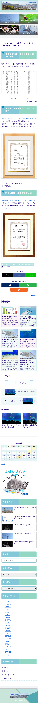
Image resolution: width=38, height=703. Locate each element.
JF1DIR (7, 612)
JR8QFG (8, 655)
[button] (33, 420)
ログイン (5, 667)
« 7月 (3, 464)
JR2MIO (8, 644)
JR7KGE (8, 652)
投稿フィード (6, 671)
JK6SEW (8, 628)
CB (4, 267)
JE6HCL (8, 609)
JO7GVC (8, 636)
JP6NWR (8, 639)
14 (29, 453)
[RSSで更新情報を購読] (19, 290)
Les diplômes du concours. (10, 264)
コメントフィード (8, 675)
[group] (12, 421)
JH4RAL (8, 620)
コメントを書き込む (19, 383)
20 (24, 455)
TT (9, 267)
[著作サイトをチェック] (10, 285)
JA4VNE (8, 607)
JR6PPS (8, 649)
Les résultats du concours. (26, 264)
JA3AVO (8, 604)
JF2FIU (7, 615)
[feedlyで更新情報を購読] (28, 285)
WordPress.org (7, 678)
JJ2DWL (8, 625)
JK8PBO (8, 631)
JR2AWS (8, 641)
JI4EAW (7, 623)
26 (19, 457)
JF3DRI (7, 617)
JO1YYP (8, 633)
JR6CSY (8, 646)
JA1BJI (7, 601)
